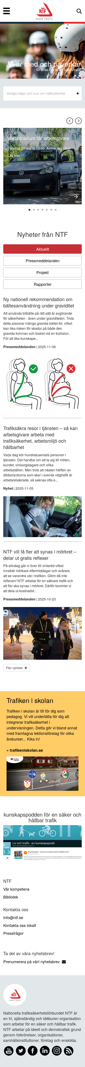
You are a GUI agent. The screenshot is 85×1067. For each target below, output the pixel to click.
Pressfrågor (13, 933)
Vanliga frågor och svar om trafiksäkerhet (36, 93)
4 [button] (42, 210)
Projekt (42, 272)
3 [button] (38, 210)
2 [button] (34, 210)
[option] (42, 166)
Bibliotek (10, 897)
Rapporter (42, 284)
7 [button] (55, 210)
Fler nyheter (15, 668)
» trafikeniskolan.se (25, 750)
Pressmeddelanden (43, 260)
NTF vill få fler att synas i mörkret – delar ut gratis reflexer (39, 554)
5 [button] (47, 210)
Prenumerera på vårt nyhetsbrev (32, 961)
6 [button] (51, 210)
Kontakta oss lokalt (19, 925)
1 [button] (29, 210)
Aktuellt (42, 249)
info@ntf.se (13, 917)
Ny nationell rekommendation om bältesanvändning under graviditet (38, 302)
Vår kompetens (16, 889)
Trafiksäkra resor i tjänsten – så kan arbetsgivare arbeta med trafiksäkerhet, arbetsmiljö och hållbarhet (40, 437)
